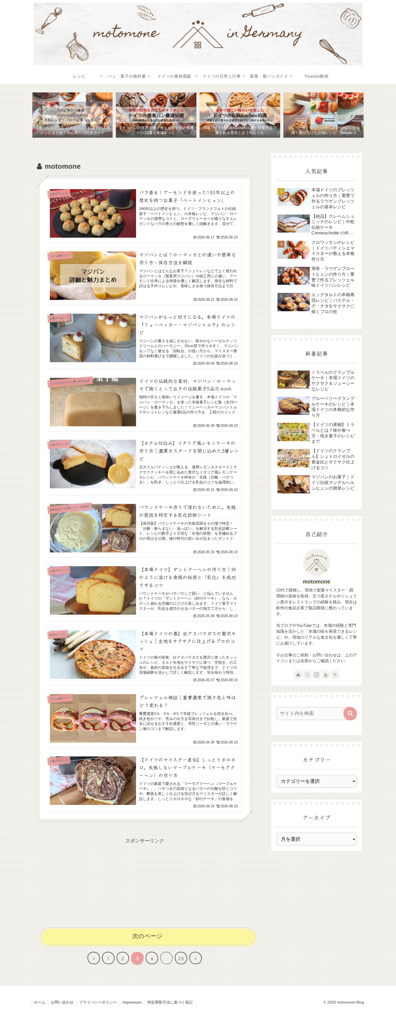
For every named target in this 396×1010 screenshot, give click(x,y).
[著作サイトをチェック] (298, 674)
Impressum (132, 1002)
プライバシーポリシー (98, 1002)
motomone (316, 581)
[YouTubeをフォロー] (325, 674)
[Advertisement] (144, 883)
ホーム (39, 1002)
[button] (350, 713)
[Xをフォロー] (307, 674)
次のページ (147, 936)
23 (181, 958)
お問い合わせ (62, 1002)
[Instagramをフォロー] (316, 674)
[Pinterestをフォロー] (334, 674)
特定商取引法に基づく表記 (170, 1002)
